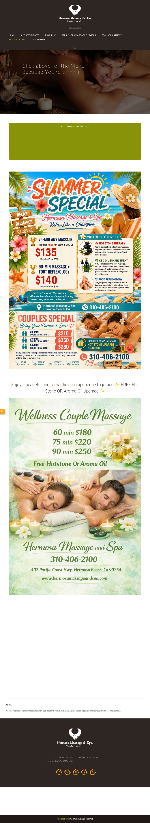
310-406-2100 (91, 757)
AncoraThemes (63, 819)
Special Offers (17, 40)
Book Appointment (112, 35)
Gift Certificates (29, 35)
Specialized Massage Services (79, 35)
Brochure (50, 35)
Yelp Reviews (38, 40)
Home (12, 35)
